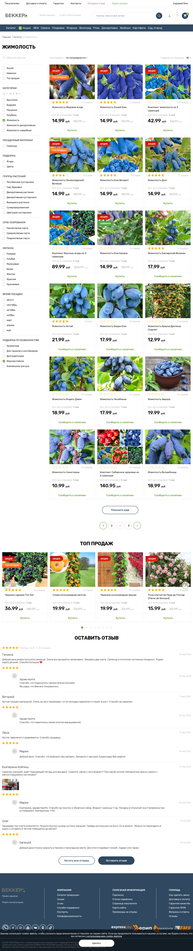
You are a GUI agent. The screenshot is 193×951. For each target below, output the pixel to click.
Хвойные (125, 28)
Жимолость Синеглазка (65, 472)
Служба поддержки (68, 907)
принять (96, 943)
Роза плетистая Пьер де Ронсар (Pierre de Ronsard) (166, 596)
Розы (96, 28)
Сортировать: (56, 57)
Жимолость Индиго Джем (67, 399)
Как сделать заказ (179, 895)
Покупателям (12, 3)
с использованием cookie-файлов (103, 936)
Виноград (85, 28)
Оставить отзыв (96, 3)
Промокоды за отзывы (124, 911)
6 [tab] (103, 628)
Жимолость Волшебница (162, 472)
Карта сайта (119, 907)
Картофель (139, 28)
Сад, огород (155, 28)
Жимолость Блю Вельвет (114, 180)
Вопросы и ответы (179, 911)
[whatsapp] (5, 927)
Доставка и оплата (36, 3)
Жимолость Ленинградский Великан (68, 182)
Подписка (117, 895)
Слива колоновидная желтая (69, 594)
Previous (7, 585)
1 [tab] (82, 628)
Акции (27, 28)
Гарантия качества (179, 903)
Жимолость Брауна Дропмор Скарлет (164, 328)
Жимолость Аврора (159, 399)
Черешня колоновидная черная (118, 594)
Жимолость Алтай (62, 326)
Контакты (76, 3)
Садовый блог (180, 3)
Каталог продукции (68, 895)
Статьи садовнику (122, 899)
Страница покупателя (124, 903)
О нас (60, 903)
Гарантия (58, 3)
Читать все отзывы (76, 860)
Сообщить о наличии (168, 276)
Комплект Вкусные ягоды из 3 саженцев (69, 255)
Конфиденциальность (69, 916)
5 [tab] (98, 628)
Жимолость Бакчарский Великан (167, 253)
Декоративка (110, 28)
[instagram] (20, 927)
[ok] (43, 927)
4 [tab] (94, 628)
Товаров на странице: (172, 57)
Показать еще (120, 510)
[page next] (137, 525)
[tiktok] (50, 927)
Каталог (11, 28)
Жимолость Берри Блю (113, 326)
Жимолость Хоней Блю (113, 107)
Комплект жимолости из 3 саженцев (163, 109)
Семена (45, 28)
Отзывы (173, 916)
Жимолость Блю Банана (113, 253)
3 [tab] (90, 628)
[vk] (35, 927)
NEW (36, 28)
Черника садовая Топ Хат (19, 594)
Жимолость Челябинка (113, 399)
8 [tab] (111, 628)
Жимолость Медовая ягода (67, 107)
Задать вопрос (120, 3)
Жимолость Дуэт (157, 180)
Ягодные (72, 28)
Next (185, 585)
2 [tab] (86, 628)
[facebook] (13, 927)
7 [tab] (107, 628)
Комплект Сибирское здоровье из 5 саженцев (119, 474)
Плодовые (58, 28)
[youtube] (28, 927)
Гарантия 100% (177, 907)
